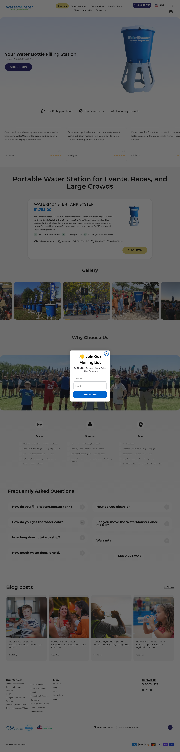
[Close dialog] (106, 353)
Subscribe (90, 394)
